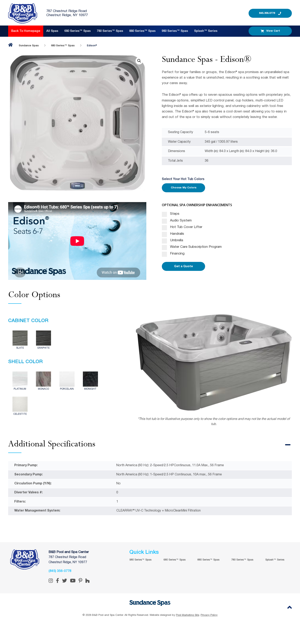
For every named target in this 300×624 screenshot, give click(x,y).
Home (10, 45)
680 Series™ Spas (77, 31)
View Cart (273, 31)
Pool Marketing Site (187, 615)
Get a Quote (183, 266)
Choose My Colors (183, 187)
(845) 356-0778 (60, 571)
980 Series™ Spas (175, 31)
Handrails (176, 233)
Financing (176, 253)
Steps (174, 213)
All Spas (52, 31)
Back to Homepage (25, 31)
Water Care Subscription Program (195, 246)
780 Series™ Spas (110, 31)
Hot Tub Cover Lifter (185, 227)
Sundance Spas (29, 45)
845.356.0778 (267, 13)
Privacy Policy (209, 615)
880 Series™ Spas (142, 31)
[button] (139, 61)
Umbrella (176, 240)
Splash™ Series (205, 31)
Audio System (180, 220)
